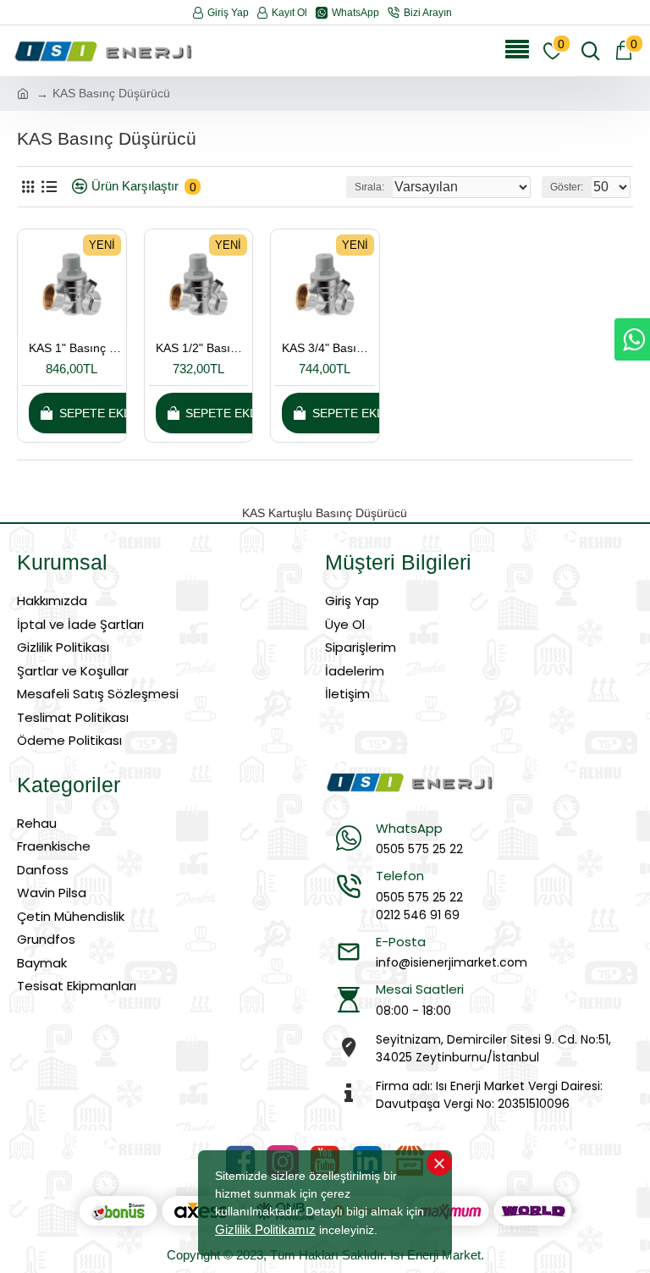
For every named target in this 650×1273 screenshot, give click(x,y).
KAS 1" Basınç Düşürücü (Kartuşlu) (75, 348)
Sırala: (369, 187)
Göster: (566, 187)
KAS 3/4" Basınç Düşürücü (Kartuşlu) (328, 348)
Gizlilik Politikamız (265, 1229)
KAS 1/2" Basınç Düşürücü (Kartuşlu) (202, 348)
